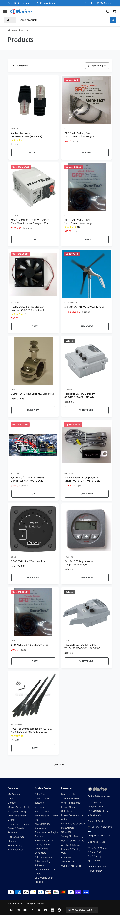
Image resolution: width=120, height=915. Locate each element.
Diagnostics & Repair (18, 824)
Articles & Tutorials (71, 845)
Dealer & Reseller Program (16, 830)
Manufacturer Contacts (68, 829)
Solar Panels (41, 794)
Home (14, 30)
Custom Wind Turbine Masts (46, 871)
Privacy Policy (95, 870)
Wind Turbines (42, 798)
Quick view (87, 326)
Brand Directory (69, 794)
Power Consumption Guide (72, 817)
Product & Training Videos (70, 851)
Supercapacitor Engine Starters (46, 834)
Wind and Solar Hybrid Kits (46, 817)
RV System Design (17, 811)
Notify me (87, 410)
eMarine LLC (20, 903)
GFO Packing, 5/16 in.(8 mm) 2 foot (30, 645)
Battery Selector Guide (73, 823)
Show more (60, 765)
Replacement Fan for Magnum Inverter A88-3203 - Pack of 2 (27, 309)
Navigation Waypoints (72, 840)
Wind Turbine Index (71, 802)
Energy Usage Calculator (68, 809)
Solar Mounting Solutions (42, 863)
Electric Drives (42, 811)
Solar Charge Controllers (41, 850)
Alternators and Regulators (43, 826)
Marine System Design (19, 807)
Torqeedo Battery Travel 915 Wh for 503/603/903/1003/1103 (82, 647)
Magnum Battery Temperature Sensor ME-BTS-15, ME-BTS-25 (82, 479)
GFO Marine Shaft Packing (44, 879)
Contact (12, 802)
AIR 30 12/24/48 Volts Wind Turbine (84, 307)
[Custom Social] (59, 910)
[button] (5, 11)
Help (90, 3)
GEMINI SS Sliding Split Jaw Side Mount (33, 393)
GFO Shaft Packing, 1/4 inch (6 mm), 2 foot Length (79, 135)
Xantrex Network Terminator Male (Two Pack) (26, 135)
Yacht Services (15, 849)
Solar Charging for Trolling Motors (44, 842)
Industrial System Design (17, 817)
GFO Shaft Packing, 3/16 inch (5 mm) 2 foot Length (78, 222)
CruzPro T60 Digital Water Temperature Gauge (79, 563)
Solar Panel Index (70, 798)
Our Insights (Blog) (71, 865)
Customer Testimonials (67, 859)
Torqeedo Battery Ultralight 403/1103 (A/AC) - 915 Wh (79, 395)
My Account (106, 3)
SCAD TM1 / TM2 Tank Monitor (28, 561)
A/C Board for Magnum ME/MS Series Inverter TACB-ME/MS (28, 479)
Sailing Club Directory (72, 836)
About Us (13, 798)
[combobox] (67, 20)
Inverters (39, 807)
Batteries (39, 802)
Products (23, 30)
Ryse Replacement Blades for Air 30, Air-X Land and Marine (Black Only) (31, 730)
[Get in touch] (107, 11)
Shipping (12, 841)
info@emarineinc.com (99, 835)
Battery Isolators (43, 857)
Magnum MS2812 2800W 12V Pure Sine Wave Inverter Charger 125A (30, 222)
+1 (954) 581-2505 (101, 827)
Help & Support (16, 836)
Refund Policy (15, 845)
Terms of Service (97, 866)
